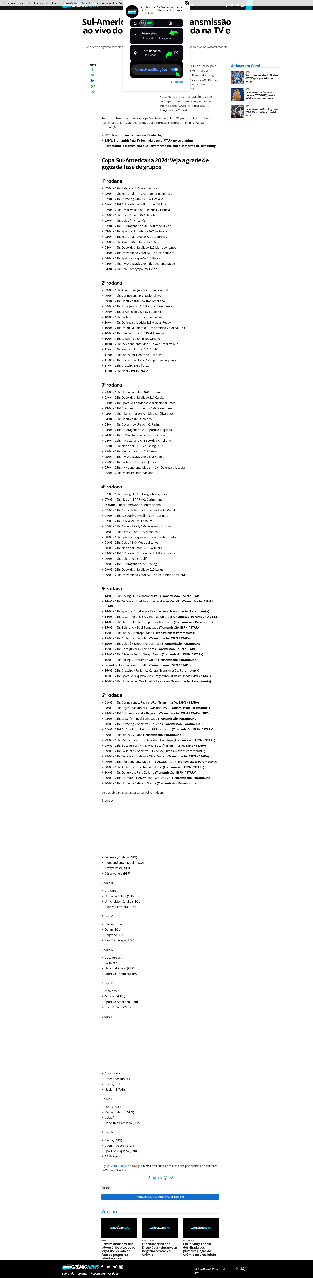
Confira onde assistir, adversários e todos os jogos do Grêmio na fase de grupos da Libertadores (118, 1251)
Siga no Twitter (108, 1267)
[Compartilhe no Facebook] (93, 69)
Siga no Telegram (115, 1267)
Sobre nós (68, 1273)
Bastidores (148, 1241)
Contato (82, 1273)
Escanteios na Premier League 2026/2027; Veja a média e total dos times (260, 95)
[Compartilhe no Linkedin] (93, 81)
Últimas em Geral (245, 66)
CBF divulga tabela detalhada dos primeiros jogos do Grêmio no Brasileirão (199, 1249)
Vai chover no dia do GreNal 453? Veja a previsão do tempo (262, 78)
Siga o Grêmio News (114, 1166)
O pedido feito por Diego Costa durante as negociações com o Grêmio (159, 1249)
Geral (106, 1188)
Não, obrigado (176, 81)
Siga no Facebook (102, 1267)
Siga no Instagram (121, 1267)
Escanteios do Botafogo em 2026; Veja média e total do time (261, 112)
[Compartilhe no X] (93, 75)
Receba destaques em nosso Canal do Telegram (160, 1197)
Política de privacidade (104, 1273)
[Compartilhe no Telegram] (93, 92)
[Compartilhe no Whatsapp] (93, 86)
